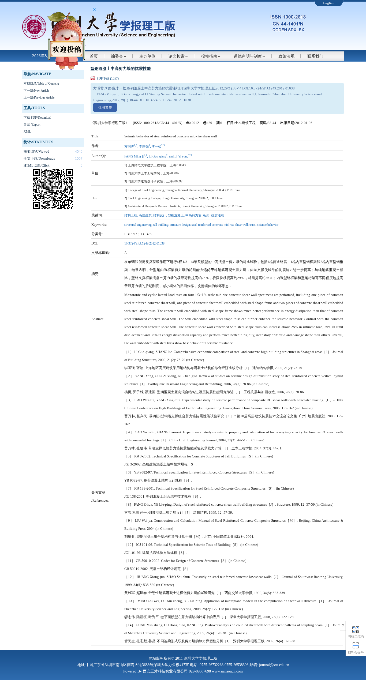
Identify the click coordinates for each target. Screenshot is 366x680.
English (328, 3)
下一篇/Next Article (36, 90)
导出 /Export (32, 124)
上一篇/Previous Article (39, 97)
